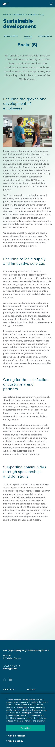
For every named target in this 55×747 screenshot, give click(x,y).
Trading (31, 690)
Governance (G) (45, 36)
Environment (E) (11, 36)
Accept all (26, 728)
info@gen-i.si (11, 668)
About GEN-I (9, 690)
